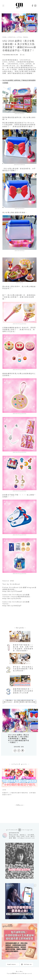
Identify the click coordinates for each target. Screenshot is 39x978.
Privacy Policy (19, 971)
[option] (19, 782)
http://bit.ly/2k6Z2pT (12, 605)
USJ (12, 581)
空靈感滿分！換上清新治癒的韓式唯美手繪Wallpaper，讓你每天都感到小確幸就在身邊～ (19, 702)
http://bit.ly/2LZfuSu (11, 598)
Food (4, 37)
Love (4, 789)
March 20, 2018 (14, 54)
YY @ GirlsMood (6, 54)
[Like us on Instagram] (35, 6)
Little (19, 37)
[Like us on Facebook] (32, 6)
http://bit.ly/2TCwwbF (12, 591)
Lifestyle (11, 37)
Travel (25, 37)
